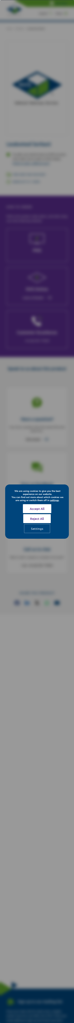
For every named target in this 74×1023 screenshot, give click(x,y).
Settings (37, 528)
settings (54, 500)
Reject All (37, 519)
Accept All (37, 509)
